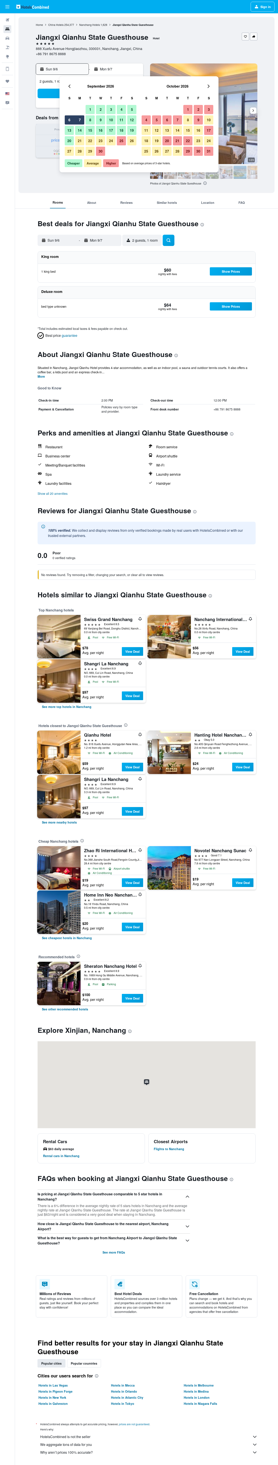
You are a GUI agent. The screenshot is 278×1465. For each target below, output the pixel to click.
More (41, 376)
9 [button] (101, 119)
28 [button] (80, 151)
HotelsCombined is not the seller (65, 1436)
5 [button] (132, 109)
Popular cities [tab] (51, 1363)
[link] (66, 706)
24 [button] (111, 140)
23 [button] (101, 140)
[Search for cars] (7, 38)
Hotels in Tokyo (122, 1403)
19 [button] (132, 130)
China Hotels (56, 25)
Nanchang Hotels (89, 25)
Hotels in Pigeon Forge (55, 1391)
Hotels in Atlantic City (127, 1397)
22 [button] (90, 140)
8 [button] (90, 119)
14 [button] (80, 130)
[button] (7, 7)
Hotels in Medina (196, 1391)
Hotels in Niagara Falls (200, 1403)
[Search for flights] (7, 20)
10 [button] (111, 119)
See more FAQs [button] (114, 1252)
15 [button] (90, 130)
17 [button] (111, 130)
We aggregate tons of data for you (66, 1444)
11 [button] (121, 119)
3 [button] (111, 109)
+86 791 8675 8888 (51, 53)
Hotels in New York (52, 1397)
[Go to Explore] (7, 56)
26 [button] (132, 140)
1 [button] (90, 109)
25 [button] (121, 140)
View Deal (132, 651)
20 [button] (69, 140)
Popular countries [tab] (84, 1363)
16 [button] (101, 130)
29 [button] (90, 151)
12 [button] (132, 119)
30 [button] (101, 151)
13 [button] (69, 130)
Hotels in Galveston (53, 1403)
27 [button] (69, 151)
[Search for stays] (7, 29)
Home (39, 25)
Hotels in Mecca (123, 1385)
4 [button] (121, 109)
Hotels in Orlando (124, 1391)
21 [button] (80, 140)
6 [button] (69, 119)
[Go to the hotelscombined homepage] (33, 7)
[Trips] (7, 81)
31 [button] (209, 151)
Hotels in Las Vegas (53, 1385)
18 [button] (121, 130)
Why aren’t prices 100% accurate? (66, 1452)
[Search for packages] (7, 47)
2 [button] (101, 109)
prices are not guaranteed (134, 1424)
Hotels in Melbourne (199, 1385)
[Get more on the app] (7, 69)
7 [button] (80, 119)
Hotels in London (197, 1397)
